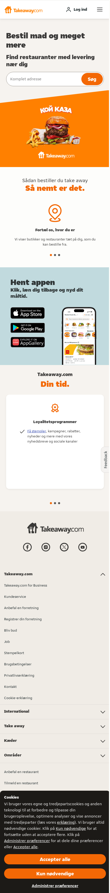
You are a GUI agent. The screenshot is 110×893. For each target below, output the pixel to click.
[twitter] (64, 551)
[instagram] (46, 551)
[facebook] (27, 551)
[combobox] (43, 79)
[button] (23, 9)
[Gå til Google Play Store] (27, 328)
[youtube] (83, 551)
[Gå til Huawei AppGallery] (27, 342)
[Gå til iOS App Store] (27, 313)
